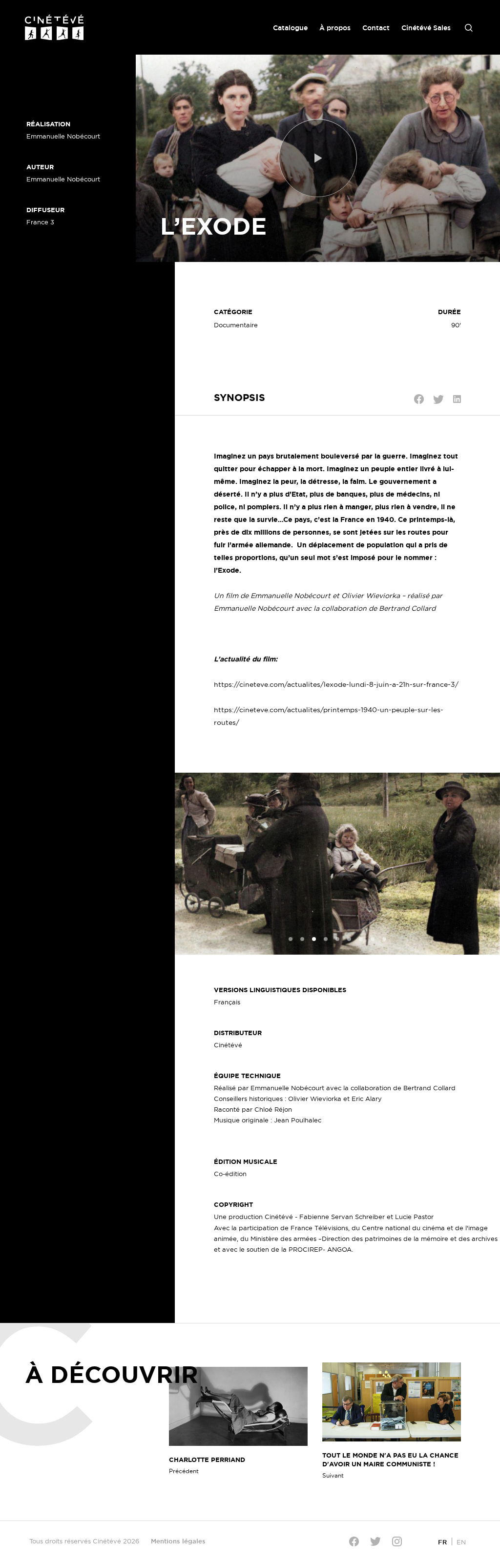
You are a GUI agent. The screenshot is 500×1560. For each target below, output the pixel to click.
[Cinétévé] (54, 27)
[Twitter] (375, 1541)
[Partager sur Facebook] (419, 399)
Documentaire (236, 324)
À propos (335, 28)
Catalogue (290, 28)
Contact (376, 28)
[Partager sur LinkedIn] (457, 399)
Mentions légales (178, 1541)
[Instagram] (397, 1541)
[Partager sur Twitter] (438, 399)
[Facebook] (354, 1541)
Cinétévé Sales (426, 28)
